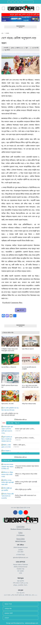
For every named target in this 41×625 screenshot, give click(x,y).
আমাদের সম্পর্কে (8, 604)
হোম (2, 33)
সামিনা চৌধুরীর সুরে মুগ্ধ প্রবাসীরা (23, 489)
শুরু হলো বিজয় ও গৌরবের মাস (8, 367)
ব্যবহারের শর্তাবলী (8, 613)
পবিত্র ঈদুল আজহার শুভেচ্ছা (29, 403)
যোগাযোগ (6, 618)
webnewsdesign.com (31, 623)
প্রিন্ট (27, 47)
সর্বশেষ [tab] (3, 423)
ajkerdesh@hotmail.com (20, 557)
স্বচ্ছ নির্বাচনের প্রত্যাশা (28, 349)
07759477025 (20, 554)
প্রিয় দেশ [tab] (17, 423)
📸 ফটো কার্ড (20, 310)
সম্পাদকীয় (7, 33)
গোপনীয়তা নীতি (8, 608)
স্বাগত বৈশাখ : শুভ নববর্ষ (7, 403)
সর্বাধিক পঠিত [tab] (10, 423)
